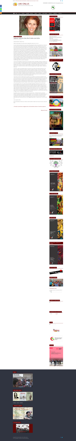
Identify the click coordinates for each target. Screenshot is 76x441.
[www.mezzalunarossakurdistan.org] (52, 324)
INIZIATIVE (55, 13)
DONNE (40, 13)
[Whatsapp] (1, 9)
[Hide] (0, 14)
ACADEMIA (27, 13)
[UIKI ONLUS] (14, 13)
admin (21, 39)
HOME (16, 13)
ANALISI (36, 13)
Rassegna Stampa (19, 36)
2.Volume (17, 402)
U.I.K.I (19, 13)
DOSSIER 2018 (51, 155)
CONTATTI (60, 13)
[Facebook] (1, 6)
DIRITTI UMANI (45, 13)
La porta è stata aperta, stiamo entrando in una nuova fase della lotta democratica (27, 0)
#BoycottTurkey (44, 110)
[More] (1, 13)
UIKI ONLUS (23, 3)
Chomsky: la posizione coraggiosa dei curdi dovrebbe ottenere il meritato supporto (29, 106)
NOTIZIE (23, 13)
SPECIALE (31, 13)
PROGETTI (50, 13)
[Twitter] (1, 7)
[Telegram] (1, 11)
